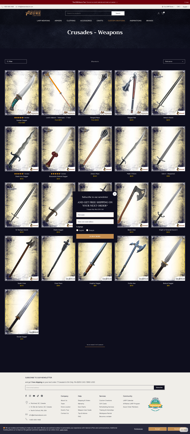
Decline (176, 429)
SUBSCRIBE (95, 236)
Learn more (63, 430)
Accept (157, 429)
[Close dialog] (114, 194)
